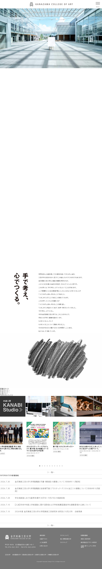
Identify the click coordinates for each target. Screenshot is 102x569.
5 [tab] (50, 466)
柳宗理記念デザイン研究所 (89, 542)
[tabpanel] (11, 442)
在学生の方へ (5, 390)
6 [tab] (52, 466)
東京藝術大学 (16, 554)
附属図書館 (84, 535)
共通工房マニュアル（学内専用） (88, 546)
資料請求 (42, 535)
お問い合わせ (44, 546)
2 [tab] (43, 466)
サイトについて (64, 535)
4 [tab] (48, 466)
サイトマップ (63, 542)
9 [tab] (60, 466)
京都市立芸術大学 (40, 554)
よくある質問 (43, 542)
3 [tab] (45, 466)
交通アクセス (43, 539)
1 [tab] (40, 466)
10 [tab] (62, 466)
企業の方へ (4, 393)
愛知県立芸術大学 (27, 554)
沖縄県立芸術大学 (53, 554)
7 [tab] (55, 466)
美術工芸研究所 (85, 539)
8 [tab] (57, 466)
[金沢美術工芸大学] (51, 6)
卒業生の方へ (5, 392)
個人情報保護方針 (65, 539)
